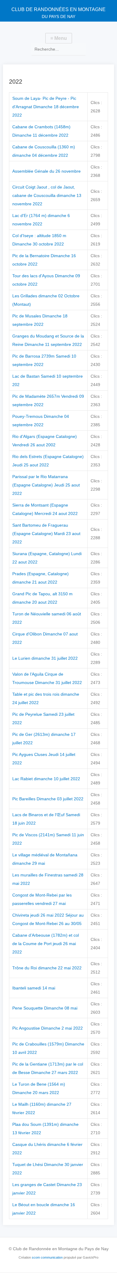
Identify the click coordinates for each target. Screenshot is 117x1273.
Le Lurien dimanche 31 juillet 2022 (45, 658)
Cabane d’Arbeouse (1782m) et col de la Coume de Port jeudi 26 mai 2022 (45, 943)
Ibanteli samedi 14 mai (33, 988)
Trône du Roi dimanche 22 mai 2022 (47, 967)
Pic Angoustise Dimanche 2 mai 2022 (47, 1028)
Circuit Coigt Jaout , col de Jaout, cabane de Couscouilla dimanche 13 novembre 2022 (46, 195)
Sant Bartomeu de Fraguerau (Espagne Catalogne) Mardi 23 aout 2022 (46, 533)
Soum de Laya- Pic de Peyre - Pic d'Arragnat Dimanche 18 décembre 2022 (45, 106)
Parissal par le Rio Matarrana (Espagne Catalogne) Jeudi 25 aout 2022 (46, 485)
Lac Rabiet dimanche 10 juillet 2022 (46, 778)
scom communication (47, 1257)
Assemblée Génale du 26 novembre (46, 171)
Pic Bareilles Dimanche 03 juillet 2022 (47, 798)
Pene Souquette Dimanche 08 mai (44, 1008)
